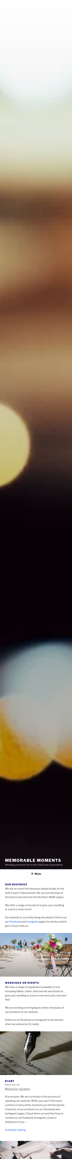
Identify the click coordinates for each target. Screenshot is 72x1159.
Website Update (17, 1089)
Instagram (32, 921)
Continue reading (15, 1129)
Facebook (15, 921)
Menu (38, 873)
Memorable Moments (33, 860)
